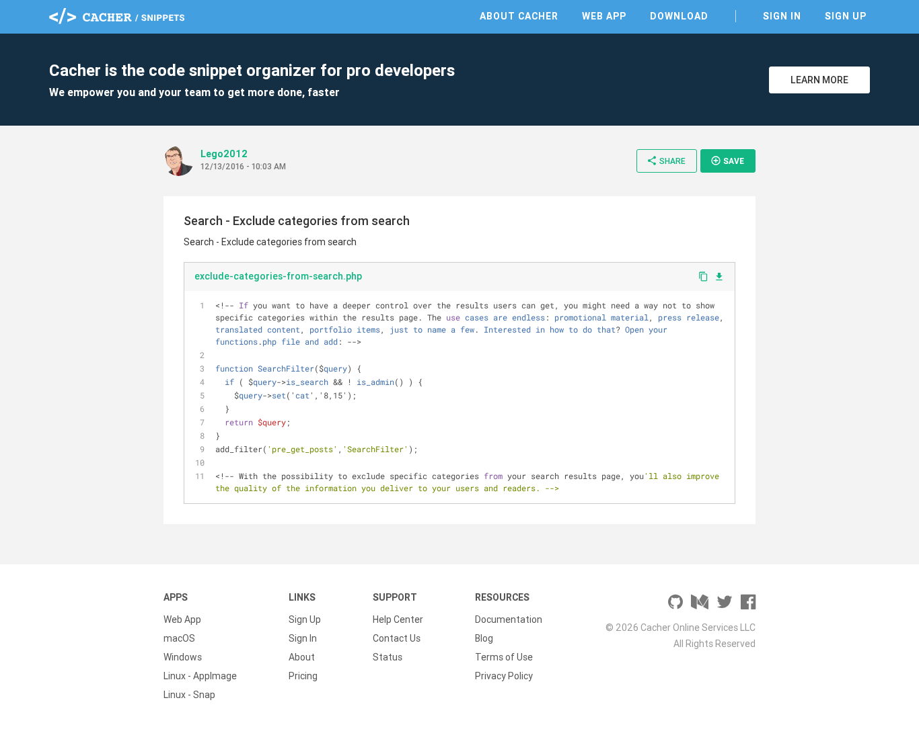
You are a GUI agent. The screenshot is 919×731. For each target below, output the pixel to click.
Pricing (303, 676)
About (302, 657)
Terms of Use (504, 657)
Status (387, 657)
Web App (604, 16)
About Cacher (519, 16)
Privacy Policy (504, 676)
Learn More (819, 80)
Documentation (508, 619)
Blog (484, 638)
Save (727, 160)
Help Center (398, 619)
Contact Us (396, 638)
